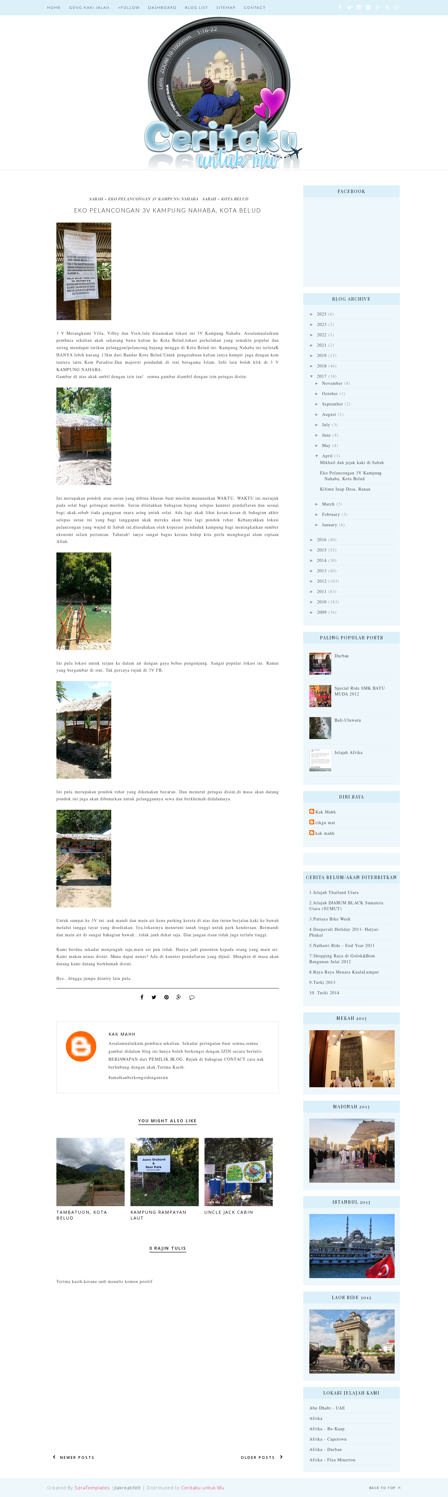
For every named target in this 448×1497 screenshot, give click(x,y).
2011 (322, 591)
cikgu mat (325, 822)
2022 (322, 335)
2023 (322, 324)
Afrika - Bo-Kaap (327, 1428)
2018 (322, 366)
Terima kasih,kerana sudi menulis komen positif (104, 1281)
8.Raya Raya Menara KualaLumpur (344, 972)
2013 (322, 570)
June (326, 435)
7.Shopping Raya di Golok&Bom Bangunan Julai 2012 (342, 958)
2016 (322, 539)
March (328, 504)
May (326, 445)
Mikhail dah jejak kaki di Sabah (352, 462)
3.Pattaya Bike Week (330, 919)
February (331, 514)
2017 (322, 376)
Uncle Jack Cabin (228, 1212)
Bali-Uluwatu (348, 720)
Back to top (383, 1487)
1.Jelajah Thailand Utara (334, 892)
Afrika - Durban (325, 1449)
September (332, 404)
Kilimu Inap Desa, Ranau (345, 489)
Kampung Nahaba (236, 347)
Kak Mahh (122, 1034)
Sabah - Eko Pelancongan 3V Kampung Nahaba (143, 198)
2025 (322, 314)
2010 (322, 602)
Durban (342, 656)
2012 (322, 581)
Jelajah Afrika (349, 752)
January (329, 524)
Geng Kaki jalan (89, 7)
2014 (322, 560)
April (327, 456)
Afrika (315, 1418)
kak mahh (325, 833)
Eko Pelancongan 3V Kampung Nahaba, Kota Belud (351, 475)
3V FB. (156, 670)
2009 (322, 612)
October (330, 393)
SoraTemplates (92, 1487)
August (329, 414)
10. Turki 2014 (324, 992)
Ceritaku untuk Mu (202, 1487)
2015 (322, 550)
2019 (322, 355)
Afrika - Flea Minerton (332, 1460)
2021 (322, 345)
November (332, 383)
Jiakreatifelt (128, 1487)
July (326, 424)
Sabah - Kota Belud (225, 198)
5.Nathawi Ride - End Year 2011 (342, 945)
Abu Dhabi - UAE (327, 1408)
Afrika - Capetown (328, 1439)
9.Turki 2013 (322, 982)
